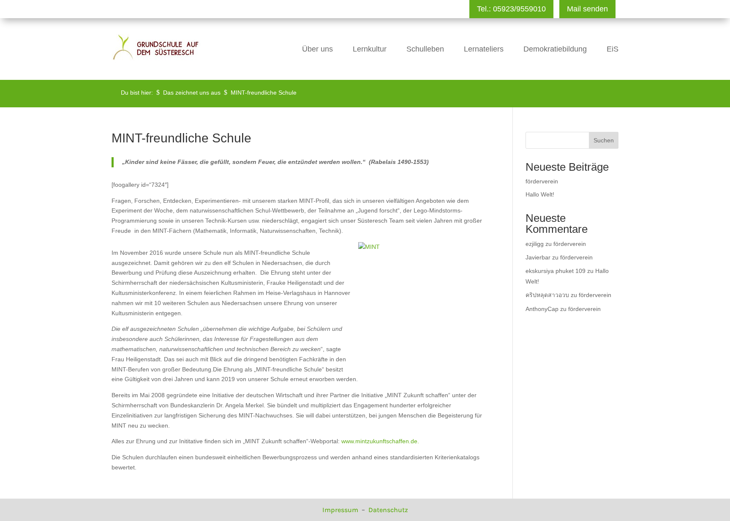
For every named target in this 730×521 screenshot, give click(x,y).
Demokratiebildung (555, 49)
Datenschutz (388, 510)
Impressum (341, 510)
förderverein (542, 181)
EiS (612, 49)
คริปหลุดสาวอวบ (547, 295)
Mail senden (587, 9)
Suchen (604, 140)
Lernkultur (370, 49)
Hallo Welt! (540, 194)
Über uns (317, 49)
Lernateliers (484, 49)
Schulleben (425, 49)
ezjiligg (535, 243)
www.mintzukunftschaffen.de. (380, 441)
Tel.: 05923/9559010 (511, 9)
